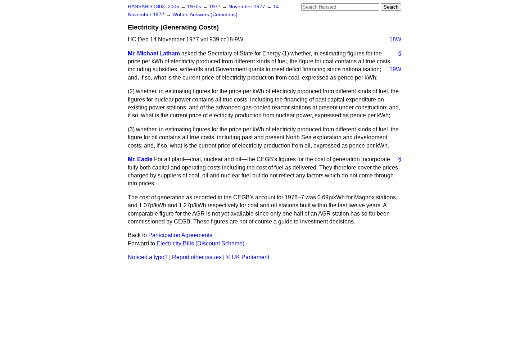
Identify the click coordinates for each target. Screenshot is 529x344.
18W (395, 39)
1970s (195, 6)
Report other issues (197, 257)
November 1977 (248, 6)
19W (395, 69)
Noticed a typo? (148, 257)
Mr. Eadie (140, 159)
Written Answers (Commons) (205, 14)
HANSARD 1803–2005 (153, 6)
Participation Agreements (180, 235)
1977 (215, 6)
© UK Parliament (247, 257)
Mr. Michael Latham (154, 53)
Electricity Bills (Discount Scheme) (200, 243)
